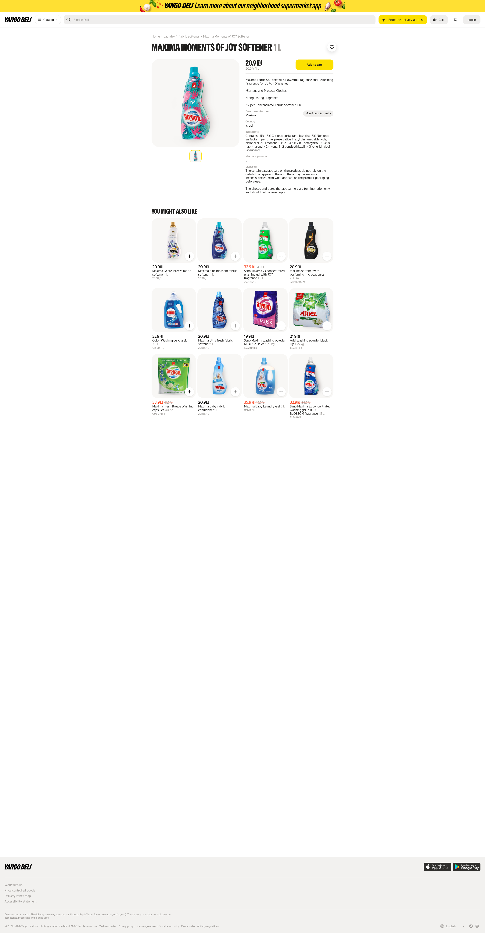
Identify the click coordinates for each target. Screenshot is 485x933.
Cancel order (188, 926)
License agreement (146, 926)
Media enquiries (107, 926)
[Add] (189, 256)
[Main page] (18, 21)
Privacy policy (126, 926)
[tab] (195, 156)
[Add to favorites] (331, 47)
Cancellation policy (169, 926)
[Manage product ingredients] (455, 19)
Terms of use (90, 926)
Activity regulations (208, 926)
